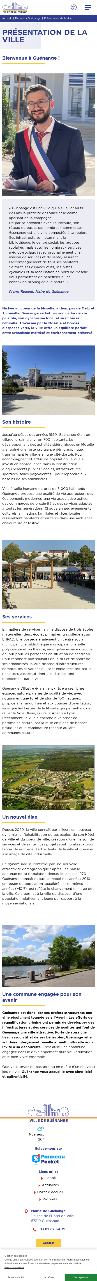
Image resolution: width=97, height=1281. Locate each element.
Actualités (50, 1185)
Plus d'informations (14, 1267)
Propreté (50, 1199)
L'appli (50, 1178)
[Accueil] (15, 7)
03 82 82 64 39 (52, 1229)
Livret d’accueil (50, 1192)
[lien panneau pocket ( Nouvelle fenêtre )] (48, 1159)
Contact (48, 1243)
